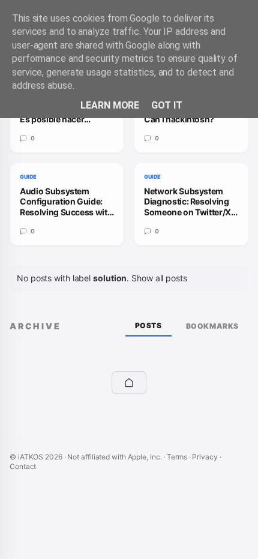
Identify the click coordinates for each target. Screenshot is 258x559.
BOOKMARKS (212, 325)
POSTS (148, 325)
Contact (23, 466)
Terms (177, 456)
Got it (166, 105)
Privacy (204, 456)
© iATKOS (36, 456)
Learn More (109, 105)
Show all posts (159, 278)
